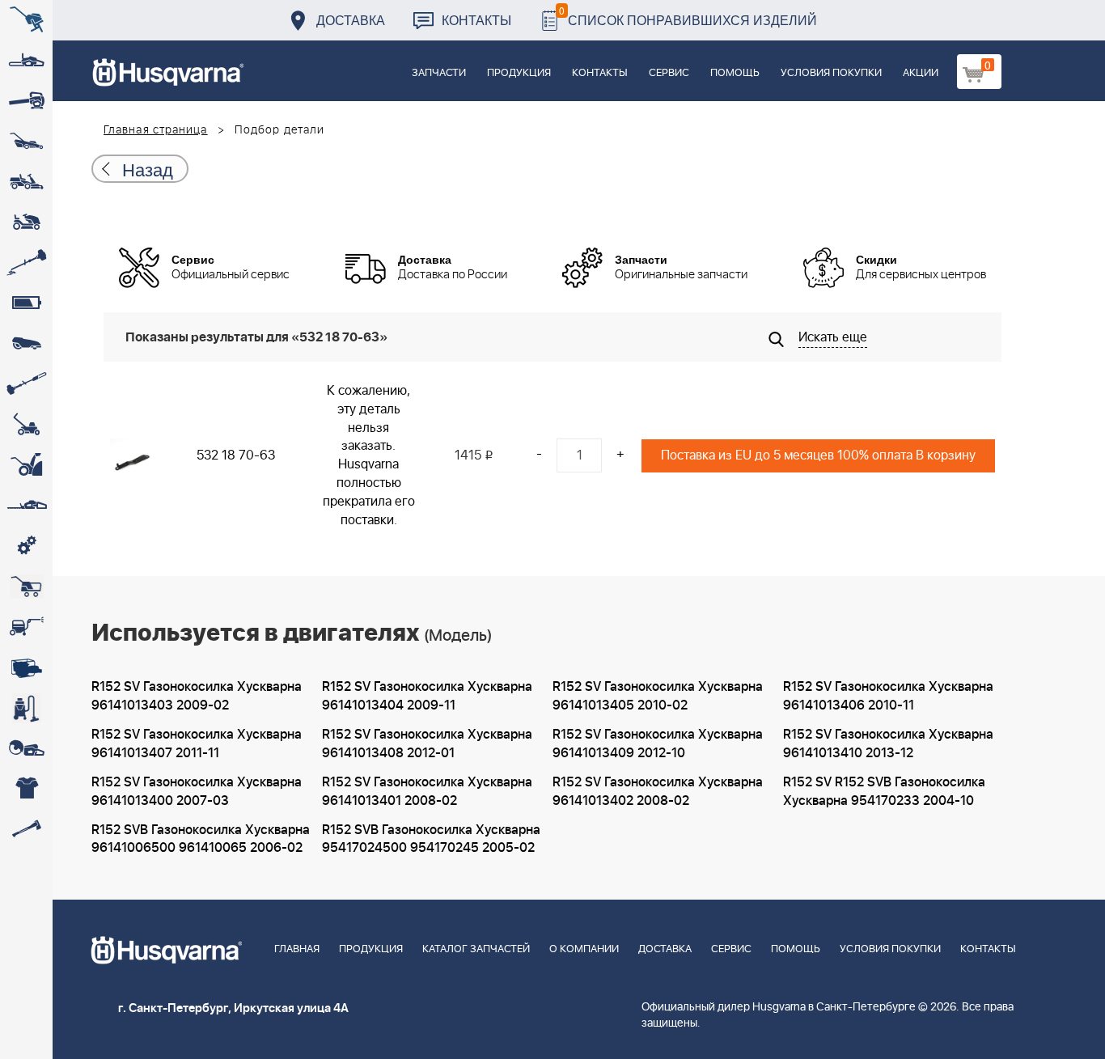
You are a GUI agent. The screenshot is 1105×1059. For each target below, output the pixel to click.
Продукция (519, 73)
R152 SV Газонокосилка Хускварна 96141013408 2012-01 (427, 744)
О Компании (584, 949)
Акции (920, 73)
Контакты (476, 20)
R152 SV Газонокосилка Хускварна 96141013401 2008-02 (427, 792)
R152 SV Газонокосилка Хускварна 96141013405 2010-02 (657, 696)
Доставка (350, 20)
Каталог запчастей (476, 949)
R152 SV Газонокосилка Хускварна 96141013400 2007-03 (196, 792)
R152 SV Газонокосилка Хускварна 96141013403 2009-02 (196, 696)
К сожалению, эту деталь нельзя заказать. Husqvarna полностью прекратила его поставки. (369, 455)
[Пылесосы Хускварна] (26, 708)
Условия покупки (831, 73)
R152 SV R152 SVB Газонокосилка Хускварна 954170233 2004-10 (884, 792)
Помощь (735, 73)
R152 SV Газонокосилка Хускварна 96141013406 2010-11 (888, 696)
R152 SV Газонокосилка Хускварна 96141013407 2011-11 (196, 744)
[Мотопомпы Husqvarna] (26, 667)
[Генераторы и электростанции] (26, 586)
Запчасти (439, 73)
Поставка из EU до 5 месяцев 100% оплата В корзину (818, 455)
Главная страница (156, 130)
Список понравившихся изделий (688, 15)
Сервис (669, 73)
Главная (297, 949)
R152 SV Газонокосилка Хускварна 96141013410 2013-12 (888, 744)
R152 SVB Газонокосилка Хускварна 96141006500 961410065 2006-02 (200, 839)
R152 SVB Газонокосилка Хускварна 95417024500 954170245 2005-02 (431, 839)
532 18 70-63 (236, 455)
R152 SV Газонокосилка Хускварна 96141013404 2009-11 (427, 696)
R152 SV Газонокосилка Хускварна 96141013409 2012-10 (657, 744)
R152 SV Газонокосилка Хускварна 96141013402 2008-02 (657, 792)
